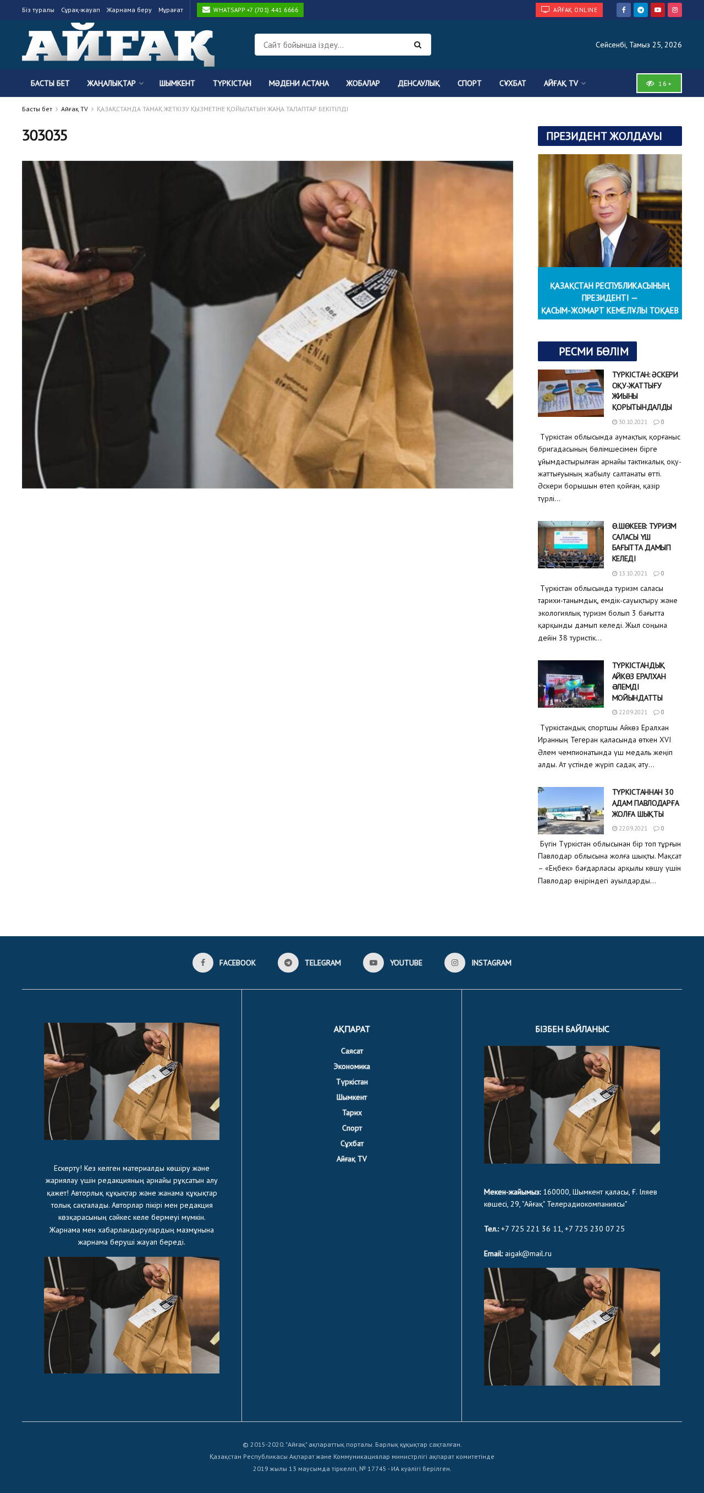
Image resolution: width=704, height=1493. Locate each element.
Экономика (352, 1066)
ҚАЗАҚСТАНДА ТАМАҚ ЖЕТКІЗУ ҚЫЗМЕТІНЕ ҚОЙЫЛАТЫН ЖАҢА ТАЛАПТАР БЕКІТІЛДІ (222, 109)
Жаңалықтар (111, 83)
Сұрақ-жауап (80, 10)
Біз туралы (38, 10)
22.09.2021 (632, 712)
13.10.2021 (632, 573)
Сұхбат (512, 83)
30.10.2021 (632, 422)
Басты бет (50, 83)
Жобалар (363, 83)
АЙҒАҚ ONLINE (575, 10)
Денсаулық (419, 83)
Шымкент (177, 83)
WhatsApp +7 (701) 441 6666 (255, 10)
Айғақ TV (561, 83)
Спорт (470, 83)
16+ (664, 83)
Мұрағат (170, 10)
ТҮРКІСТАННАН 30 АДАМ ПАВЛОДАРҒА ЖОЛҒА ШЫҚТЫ (645, 802)
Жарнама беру (129, 10)
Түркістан (232, 83)
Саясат (352, 1051)
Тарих (352, 1112)
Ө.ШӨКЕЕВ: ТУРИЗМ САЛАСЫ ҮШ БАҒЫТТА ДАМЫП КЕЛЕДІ (644, 542)
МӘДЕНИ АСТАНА (299, 83)
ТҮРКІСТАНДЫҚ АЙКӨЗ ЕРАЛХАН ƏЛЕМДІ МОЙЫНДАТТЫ (639, 681)
